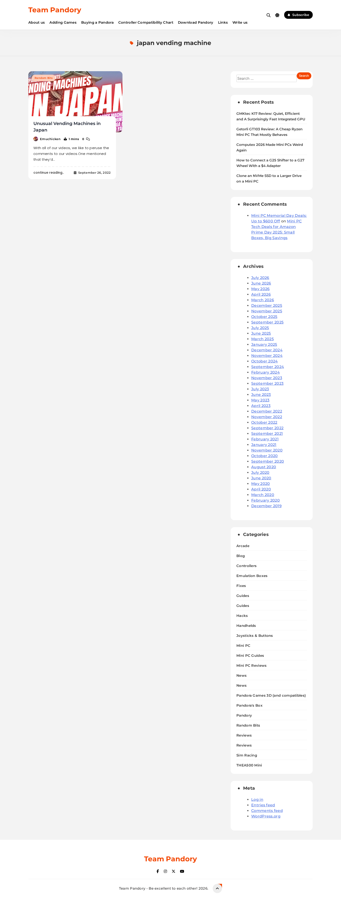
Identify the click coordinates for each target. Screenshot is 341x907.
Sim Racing (246, 755)
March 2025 (262, 339)
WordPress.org (265, 816)
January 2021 (264, 444)
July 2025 (260, 328)
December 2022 (266, 411)
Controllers (246, 566)
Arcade (242, 546)
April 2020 (261, 489)
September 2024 (267, 367)
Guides (242, 595)
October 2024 (264, 361)
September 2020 (267, 461)
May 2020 (260, 483)
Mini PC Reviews (251, 665)
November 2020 (267, 450)
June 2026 (261, 283)
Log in (257, 799)
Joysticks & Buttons (254, 635)
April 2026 (261, 294)
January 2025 (264, 344)
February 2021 (265, 439)
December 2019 (266, 506)
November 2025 (266, 311)
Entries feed (263, 805)
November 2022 (266, 417)
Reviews (244, 735)
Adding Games (63, 22)
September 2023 (267, 383)
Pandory (244, 715)
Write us (240, 22)
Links (223, 22)
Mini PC (243, 645)
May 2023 (260, 400)
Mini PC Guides (250, 655)
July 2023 (260, 389)
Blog (240, 556)
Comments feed (267, 810)
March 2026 (262, 300)
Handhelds (246, 625)
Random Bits (44, 78)
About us (36, 22)
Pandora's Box (249, 705)
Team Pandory (54, 10)
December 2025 (266, 305)
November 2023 (266, 378)
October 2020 (264, 456)
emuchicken (50, 139)
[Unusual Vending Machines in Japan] (75, 101)
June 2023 (261, 394)
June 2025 (261, 333)
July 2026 (260, 278)
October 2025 (264, 316)
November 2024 (267, 355)
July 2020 (260, 472)
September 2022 (267, 428)
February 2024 (265, 372)
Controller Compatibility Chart (145, 22)
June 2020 (261, 478)
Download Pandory (195, 22)
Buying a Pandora (97, 22)
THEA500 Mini (249, 765)
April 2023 (260, 406)
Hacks (242, 615)
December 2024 (267, 350)
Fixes (241, 585)
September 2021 (267, 433)
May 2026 (260, 289)
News (241, 675)
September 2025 (267, 322)
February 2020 (265, 500)
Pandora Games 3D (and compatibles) (271, 695)
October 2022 (264, 422)
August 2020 (263, 467)
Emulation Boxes (252, 576)
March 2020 (262, 495)
